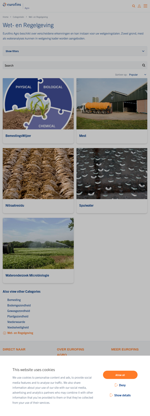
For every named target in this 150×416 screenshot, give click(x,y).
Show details (122, 395)
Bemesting (14, 299)
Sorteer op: (121, 74)
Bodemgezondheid (19, 305)
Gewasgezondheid (18, 311)
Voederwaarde (16, 322)
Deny (122, 385)
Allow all (120, 375)
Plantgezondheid (17, 316)
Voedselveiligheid (18, 327)
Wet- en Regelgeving (20, 333)
